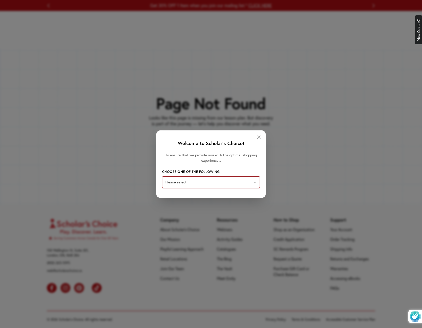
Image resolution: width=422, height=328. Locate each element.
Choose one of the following (191, 171)
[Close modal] (259, 137)
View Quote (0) (418, 30)
